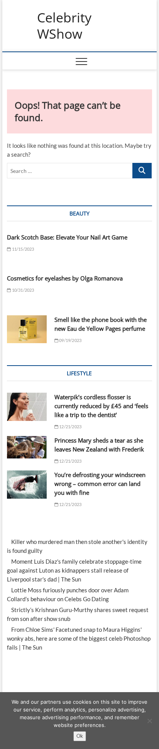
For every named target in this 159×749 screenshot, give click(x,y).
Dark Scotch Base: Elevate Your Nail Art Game (67, 237)
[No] (149, 721)
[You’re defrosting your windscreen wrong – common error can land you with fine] (27, 484)
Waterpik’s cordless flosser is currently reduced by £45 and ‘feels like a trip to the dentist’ (101, 406)
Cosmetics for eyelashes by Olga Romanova (65, 278)
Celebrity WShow (64, 26)
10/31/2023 (22, 289)
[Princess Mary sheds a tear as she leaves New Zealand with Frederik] (27, 447)
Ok (79, 736)
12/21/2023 (69, 426)
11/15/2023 (22, 248)
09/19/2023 (69, 340)
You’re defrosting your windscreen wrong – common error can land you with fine (99, 483)
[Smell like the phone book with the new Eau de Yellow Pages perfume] (27, 329)
